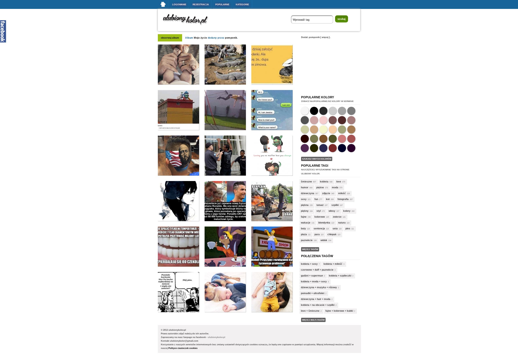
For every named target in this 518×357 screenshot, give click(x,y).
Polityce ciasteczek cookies (182, 348)
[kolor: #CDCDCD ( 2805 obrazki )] (333, 111)
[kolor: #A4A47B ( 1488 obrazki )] (342, 129)
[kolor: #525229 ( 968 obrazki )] (333, 139)
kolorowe (319, 216)
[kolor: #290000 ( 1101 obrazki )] (305, 139)
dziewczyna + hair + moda (315, 299)
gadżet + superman (312, 275)
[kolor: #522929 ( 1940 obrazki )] (342, 120)
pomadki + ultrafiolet (312, 293)
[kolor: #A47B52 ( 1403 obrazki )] (351, 129)
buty (303, 228)
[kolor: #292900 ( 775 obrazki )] (314, 148)
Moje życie (200, 37)
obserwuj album (170, 37)
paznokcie (307, 240)
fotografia (343, 199)
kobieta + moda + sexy (314, 281)
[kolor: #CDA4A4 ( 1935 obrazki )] (314, 120)
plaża (304, 234)
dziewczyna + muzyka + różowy (319, 287)
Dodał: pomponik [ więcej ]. (315, 37)
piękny (305, 211)
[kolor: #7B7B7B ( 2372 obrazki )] (351, 111)
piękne (320, 187)
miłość (342, 193)
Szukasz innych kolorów (316, 159)
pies (347, 228)
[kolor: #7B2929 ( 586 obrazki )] (333, 148)
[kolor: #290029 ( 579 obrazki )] (351, 148)
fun (316, 199)
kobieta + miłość (333, 264)
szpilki (335, 205)
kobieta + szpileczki (340, 275)
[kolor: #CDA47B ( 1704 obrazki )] (314, 129)
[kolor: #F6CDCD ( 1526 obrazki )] (323, 120)
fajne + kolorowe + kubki (339, 310)
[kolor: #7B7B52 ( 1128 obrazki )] (314, 139)
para (317, 234)
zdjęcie (326, 193)
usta (335, 228)
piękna (305, 205)
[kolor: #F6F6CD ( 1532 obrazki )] (323, 129)
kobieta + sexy (309, 264)
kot (328, 199)
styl (318, 211)
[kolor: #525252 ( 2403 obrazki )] (305, 120)
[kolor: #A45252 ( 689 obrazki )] (351, 139)
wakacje (305, 222)
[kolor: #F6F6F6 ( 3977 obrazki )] (305, 111)
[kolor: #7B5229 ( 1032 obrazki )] (323, 139)
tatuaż (320, 205)
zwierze (337, 216)
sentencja (319, 228)
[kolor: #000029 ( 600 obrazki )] (342, 148)
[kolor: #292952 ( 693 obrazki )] (323, 148)
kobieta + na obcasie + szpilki (317, 305)
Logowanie (179, 4)
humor (304, 187)
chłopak (331, 234)
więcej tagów (310, 249)
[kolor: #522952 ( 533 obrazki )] (305, 148)
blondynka (324, 222)
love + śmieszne (310, 310)
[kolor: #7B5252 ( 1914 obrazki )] (333, 120)
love (338, 181)
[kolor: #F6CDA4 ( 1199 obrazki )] (333, 129)
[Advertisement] (329, 65)
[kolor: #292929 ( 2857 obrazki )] (323, 111)
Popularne (222, 4)
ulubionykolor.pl (216, 337)
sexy (304, 199)
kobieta (324, 181)
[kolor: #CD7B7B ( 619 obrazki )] (342, 139)
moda (335, 187)
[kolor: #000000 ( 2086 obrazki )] (314, 111)
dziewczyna (307, 193)
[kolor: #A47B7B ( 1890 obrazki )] (351, 120)
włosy (332, 211)
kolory (346, 211)
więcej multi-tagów (313, 320)
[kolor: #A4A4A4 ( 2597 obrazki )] (342, 111)
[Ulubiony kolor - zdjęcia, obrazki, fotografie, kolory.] (188, 26)
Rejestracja (201, 4)
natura (342, 222)
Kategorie (242, 4)
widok (324, 240)
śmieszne (306, 181)
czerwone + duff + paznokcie (317, 269)
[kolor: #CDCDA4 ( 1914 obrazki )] (305, 129)
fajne (304, 216)
